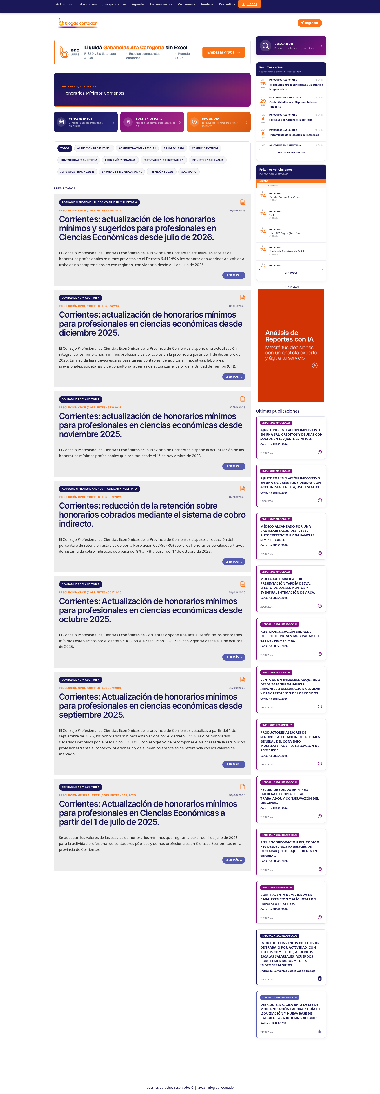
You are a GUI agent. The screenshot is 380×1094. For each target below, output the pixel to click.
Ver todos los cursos (291, 152)
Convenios (186, 4)
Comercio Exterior (205, 148)
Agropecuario (174, 148)
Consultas (227, 4)
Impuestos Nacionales (208, 160)
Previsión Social (162, 171)
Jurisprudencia (114, 4)
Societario (189, 171)
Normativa (88, 4)
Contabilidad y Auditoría (78, 160)
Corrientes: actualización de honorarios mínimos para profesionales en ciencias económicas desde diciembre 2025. (151, 323)
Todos (64, 148)
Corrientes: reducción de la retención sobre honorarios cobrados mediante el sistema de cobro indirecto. (152, 514)
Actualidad (65, 4)
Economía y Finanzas (120, 160)
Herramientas (161, 4)
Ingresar (311, 23)
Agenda (138, 4)
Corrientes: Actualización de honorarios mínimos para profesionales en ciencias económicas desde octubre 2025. (151, 610)
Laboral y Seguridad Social (122, 171)
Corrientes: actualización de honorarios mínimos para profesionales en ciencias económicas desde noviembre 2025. (151, 425)
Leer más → (233, 275)
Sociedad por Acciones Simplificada (290, 119)
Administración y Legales (137, 148)
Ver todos (291, 272)
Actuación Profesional (94, 148)
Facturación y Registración (164, 160)
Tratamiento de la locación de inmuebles (294, 134)
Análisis (207, 4)
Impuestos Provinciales (77, 171)
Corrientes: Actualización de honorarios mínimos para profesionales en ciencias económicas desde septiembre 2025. (151, 705)
